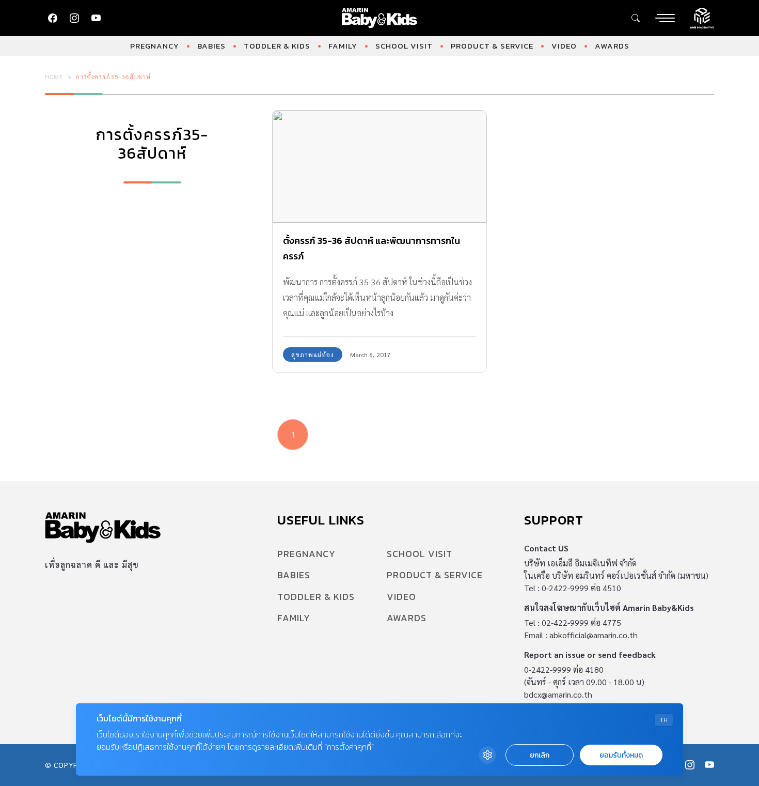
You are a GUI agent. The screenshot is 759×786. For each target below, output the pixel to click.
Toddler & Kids (277, 46)
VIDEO (564, 46)
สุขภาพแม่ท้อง (312, 354)
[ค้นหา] (635, 18)
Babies (211, 46)
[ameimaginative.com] (702, 17)
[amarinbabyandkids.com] (380, 18)
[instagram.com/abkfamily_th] (74, 18)
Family (342, 46)
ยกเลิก (539, 755)
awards (612, 46)
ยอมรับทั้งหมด (621, 755)
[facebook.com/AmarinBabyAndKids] (52, 18)
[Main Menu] (665, 18)
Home (54, 76)
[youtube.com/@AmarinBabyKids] (96, 18)
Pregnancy (154, 46)
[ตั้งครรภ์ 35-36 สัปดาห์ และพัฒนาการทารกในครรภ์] (379, 167)
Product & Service (492, 46)
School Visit (404, 46)
